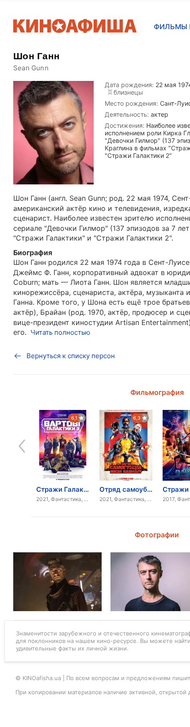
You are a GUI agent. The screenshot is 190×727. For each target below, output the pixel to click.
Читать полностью (60, 332)
